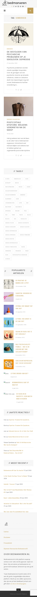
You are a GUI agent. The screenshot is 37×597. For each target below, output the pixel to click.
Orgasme (17, 211)
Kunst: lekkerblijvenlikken (12, 498)
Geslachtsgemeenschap (11, 191)
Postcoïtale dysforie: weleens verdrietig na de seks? (17, 126)
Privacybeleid (8, 543)
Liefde (20, 203)
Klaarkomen (8, 199)
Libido (17, 199)
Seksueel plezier (9, 223)
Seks (15, 219)
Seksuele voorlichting (11, 247)
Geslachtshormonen (10, 195)
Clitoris (7, 179)
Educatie (10, 49)
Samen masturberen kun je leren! (18, 437)
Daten (26, 179)
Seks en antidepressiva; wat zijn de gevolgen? (24, 362)
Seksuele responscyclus (11, 243)
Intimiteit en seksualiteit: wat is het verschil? (18, 503)
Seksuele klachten (13, 119)
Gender (28, 187)
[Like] (16, 90)
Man (27, 203)
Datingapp (8, 183)
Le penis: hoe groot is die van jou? (23, 320)
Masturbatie (19, 207)
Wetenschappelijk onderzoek (20, 255)
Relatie (29, 215)
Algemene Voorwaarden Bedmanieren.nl (16, 549)
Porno (13, 215)
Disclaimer (7, 537)
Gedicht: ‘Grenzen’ (9, 484)
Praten (21, 215)
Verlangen (18, 251)
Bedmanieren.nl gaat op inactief (20, 383)
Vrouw (27, 251)
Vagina (23, 247)
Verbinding (8, 251)
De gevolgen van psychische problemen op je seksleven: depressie (18, 55)
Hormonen (22, 195)
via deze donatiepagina (18, 584)
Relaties (7, 219)
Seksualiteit (24, 219)
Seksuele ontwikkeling (11, 231)
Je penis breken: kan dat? (19, 373)
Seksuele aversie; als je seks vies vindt (21, 431)
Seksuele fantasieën (10, 227)
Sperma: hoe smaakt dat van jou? (24, 307)
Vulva (6, 255)
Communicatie (17, 179)
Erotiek (20, 187)
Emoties (17, 183)
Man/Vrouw (8, 207)
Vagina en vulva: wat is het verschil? (24, 332)
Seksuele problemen (25, 235)
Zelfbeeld (7, 259)
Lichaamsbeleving (10, 203)
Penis (25, 211)
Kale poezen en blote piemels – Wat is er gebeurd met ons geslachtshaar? (23, 348)
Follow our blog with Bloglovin (18, 594)
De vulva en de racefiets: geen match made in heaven (24, 396)
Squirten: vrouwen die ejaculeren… (24, 294)
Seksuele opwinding (10, 235)
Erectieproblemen (9, 187)
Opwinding (8, 211)
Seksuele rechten (9, 239)
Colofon (6, 532)
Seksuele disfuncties (23, 223)
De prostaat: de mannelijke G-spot (22, 281)
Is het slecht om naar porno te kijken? (16, 476)
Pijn (6, 215)
